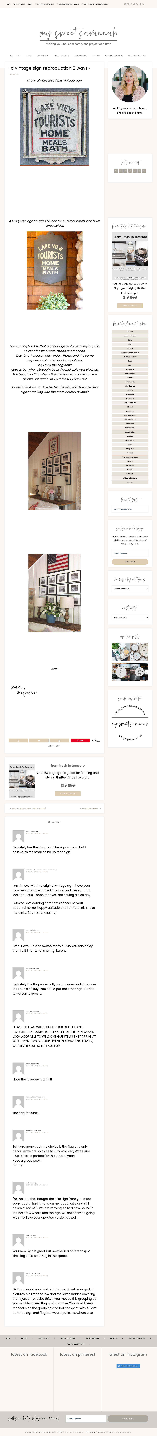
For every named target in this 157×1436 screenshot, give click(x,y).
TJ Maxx (130, 461)
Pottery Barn (130, 428)
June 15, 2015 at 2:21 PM (37, 970)
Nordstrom (130, 411)
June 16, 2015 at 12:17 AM (37, 1132)
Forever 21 (130, 369)
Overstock (130, 424)
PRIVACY (81, 1432)
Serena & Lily (130, 440)
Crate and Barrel (130, 357)
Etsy (129, 365)
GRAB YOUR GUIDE (67, 794)
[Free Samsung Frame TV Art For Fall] (121, 672)
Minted (130, 407)
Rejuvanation (130, 432)
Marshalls (130, 399)
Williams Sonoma (130, 478)
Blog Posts (14, 75)
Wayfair (130, 470)
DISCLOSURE (70, 1432)
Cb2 (130, 344)
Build (130, 340)
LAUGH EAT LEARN (124, 1432)
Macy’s (130, 390)
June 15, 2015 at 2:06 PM (37, 932)
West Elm (129, 474)
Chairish (130, 348)
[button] (11, 51)
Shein (130, 445)
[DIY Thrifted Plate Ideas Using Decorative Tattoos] (139, 652)
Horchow (130, 378)
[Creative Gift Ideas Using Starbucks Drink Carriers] (121, 652)
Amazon (130, 332)
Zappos (130, 482)
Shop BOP (130, 449)
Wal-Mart (130, 465)
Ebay (130, 361)
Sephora (130, 436)
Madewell (130, 394)
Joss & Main (130, 382)
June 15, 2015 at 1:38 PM (37, 871)
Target (130, 453)
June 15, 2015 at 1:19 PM (37, 833)
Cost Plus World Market (130, 353)
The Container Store (130, 457)
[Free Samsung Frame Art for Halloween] (139, 672)
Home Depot (130, 374)
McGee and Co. (130, 403)
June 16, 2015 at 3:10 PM (37, 1237)
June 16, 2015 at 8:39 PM (37, 1275)
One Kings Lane (130, 419)
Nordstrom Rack (130, 415)
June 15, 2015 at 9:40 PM (37, 1099)
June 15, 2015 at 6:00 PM (37, 1013)
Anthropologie (130, 336)
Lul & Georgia (130, 386)
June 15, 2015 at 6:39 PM (37, 1065)
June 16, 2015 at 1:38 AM (37, 1185)
